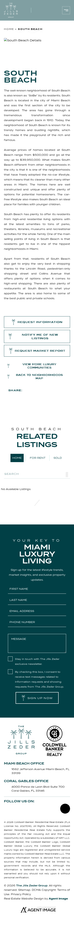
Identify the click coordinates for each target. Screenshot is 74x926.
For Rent (37, 458)
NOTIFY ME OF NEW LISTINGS (40, 336)
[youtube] (55, 390)
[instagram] (46, 390)
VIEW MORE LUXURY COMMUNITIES (39, 366)
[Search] (67, 474)
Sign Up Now (40, 698)
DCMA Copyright (44, 890)
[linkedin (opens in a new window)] (49, 10)
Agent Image (58, 898)
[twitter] (36, 390)
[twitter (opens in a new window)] (15, 809)
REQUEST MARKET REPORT (40, 350)
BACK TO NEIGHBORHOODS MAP (39, 376)
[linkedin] (64, 390)
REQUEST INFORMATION (40, 322)
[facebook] (27, 390)
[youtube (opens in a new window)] (54, 10)
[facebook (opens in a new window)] (39, 10)
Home (17, 458)
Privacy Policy (21, 894)
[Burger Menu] (66, 10)
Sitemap (24, 890)
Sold (57, 458)
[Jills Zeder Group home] (11, 10)
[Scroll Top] (65, 809)
